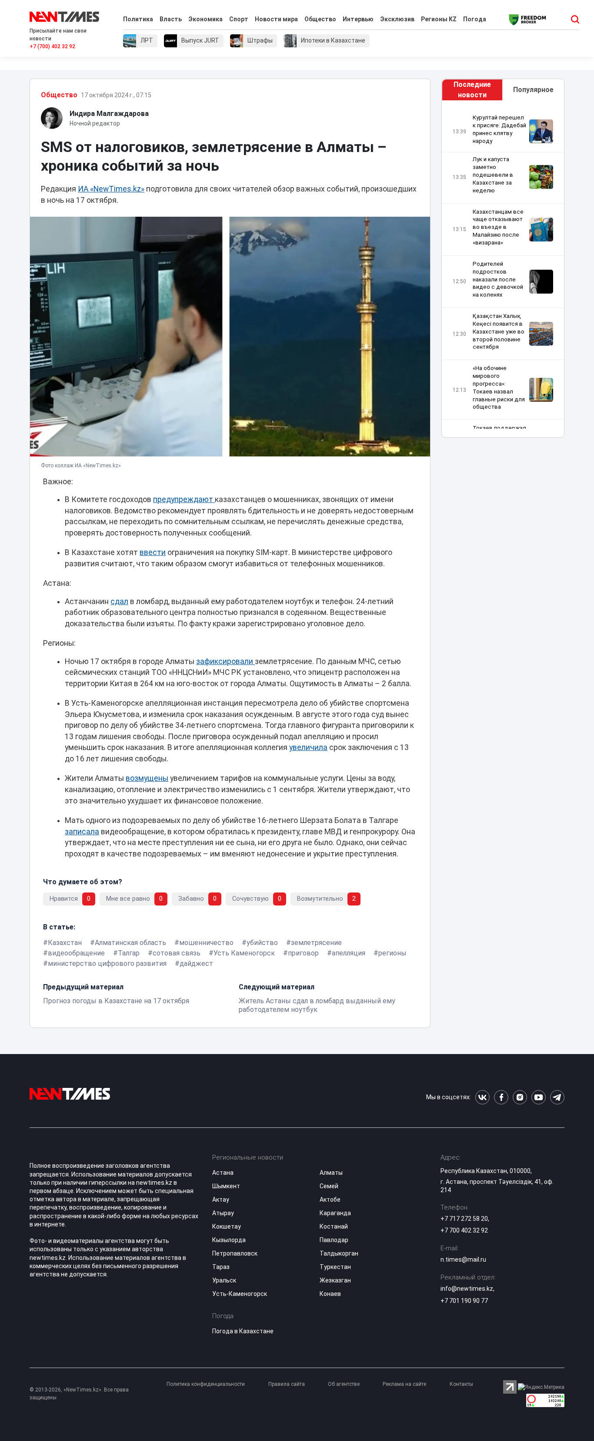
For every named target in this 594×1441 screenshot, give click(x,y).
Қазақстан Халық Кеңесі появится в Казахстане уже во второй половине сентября (498, 331)
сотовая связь (176, 953)
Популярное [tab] (533, 90)
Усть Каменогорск (244, 953)
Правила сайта (286, 1384)
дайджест (196, 963)
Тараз (221, 1266)
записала (82, 831)
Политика (138, 19)
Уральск (224, 1280)
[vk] (482, 1097)
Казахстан (65, 943)
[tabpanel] (503, 271)
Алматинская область (130, 943)
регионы (392, 953)
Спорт (238, 19)
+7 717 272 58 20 (464, 1218)
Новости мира (276, 19)
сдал (119, 601)
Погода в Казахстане (243, 1331)
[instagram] (520, 1097)
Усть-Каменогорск (239, 1293)
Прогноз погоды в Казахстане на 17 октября (116, 1001)
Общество (320, 19)
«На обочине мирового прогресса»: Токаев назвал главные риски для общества (499, 387)
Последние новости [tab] (472, 89)
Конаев (330, 1293)
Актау (220, 1199)
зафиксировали (225, 661)
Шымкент (226, 1186)
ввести (153, 552)
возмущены (147, 778)
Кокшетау (226, 1226)
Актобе (330, 1199)
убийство (262, 943)
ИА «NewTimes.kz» (111, 189)
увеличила (308, 747)
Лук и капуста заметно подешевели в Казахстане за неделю (493, 174)
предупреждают (184, 499)
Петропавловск (234, 1253)
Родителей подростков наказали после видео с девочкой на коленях (498, 279)
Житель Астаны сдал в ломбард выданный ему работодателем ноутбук (317, 1005)
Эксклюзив (397, 19)
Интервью (358, 19)
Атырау (223, 1213)
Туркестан (335, 1266)
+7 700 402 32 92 (464, 1230)
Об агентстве (344, 1384)
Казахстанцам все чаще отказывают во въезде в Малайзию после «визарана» (498, 227)
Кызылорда (229, 1239)
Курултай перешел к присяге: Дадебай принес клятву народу (499, 129)
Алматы (331, 1172)
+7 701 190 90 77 (464, 1300)
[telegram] (557, 1097)
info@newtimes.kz (466, 1288)
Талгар (129, 953)
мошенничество (206, 943)
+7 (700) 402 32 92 (52, 46)
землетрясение (316, 943)
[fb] (501, 1097)
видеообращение (76, 953)
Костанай (334, 1226)
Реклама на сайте (404, 1384)
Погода (474, 19)
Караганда (335, 1213)
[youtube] (538, 1097)
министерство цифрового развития (107, 963)
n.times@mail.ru (463, 1259)
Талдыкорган (339, 1253)
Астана (223, 1172)
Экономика (205, 19)
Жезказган (335, 1280)
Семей (329, 1186)
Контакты (461, 1384)
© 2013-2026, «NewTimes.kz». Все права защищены (79, 1394)
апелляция (348, 953)
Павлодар (334, 1239)
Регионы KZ (439, 19)
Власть (171, 19)
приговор (303, 953)
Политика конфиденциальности (206, 1384)
